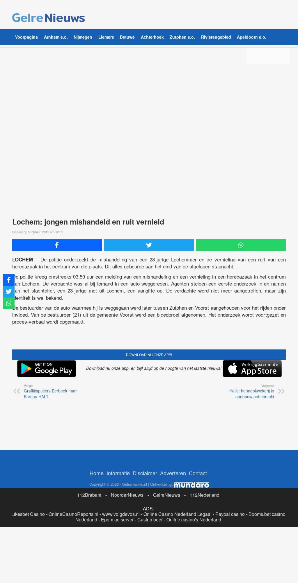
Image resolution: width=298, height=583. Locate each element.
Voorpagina (26, 37)
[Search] (253, 55)
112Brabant (89, 494)
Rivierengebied (216, 37)
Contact (198, 473)
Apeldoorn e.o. (251, 37)
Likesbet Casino (28, 514)
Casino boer (150, 519)
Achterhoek (152, 37)
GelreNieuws (166, 494)
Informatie (118, 473)
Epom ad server (117, 519)
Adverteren (173, 473)
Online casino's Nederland (193, 519)
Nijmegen (83, 37)
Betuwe (127, 37)
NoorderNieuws (127, 494)
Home (97, 473)
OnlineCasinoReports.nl (73, 514)
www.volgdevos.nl (121, 514)
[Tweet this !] (149, 245)
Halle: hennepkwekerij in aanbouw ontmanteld (251, 391)
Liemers (106, 37)
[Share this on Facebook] (57, 245)
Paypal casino (230, 514)
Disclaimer (145, 473)
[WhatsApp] (241, 245)
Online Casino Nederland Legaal (177, 514)
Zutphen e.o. (182, 37)
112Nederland (204, 494)
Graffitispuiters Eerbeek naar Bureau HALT (50, 391)
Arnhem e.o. (56, 37)
